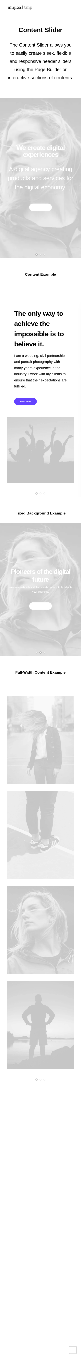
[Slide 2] (40, 254)
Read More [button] (40, 207)
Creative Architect (21, 1120)
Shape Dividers (19, 1209)
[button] (72, 7)
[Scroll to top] (73, 1350)
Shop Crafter (17, 1139)
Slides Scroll (17, 1203)
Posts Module (18, 1184)
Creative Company (21, 1114)
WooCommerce (19, 1172)
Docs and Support (26, 1236)
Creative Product (20, 1127)
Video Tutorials (24, 1257)
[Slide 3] (44, 254)
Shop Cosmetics (20, 1145)
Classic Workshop (21, 1108)
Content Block (18, 1190)
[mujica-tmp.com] (19, 7)
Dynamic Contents (21, 1197)
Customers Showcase (29, 1303)
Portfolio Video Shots (23, 1133)
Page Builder (17, 1166)
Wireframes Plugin (21, 1178)
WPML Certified (19, 1215)
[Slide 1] (37, 254)
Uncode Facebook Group (32, 1282)
